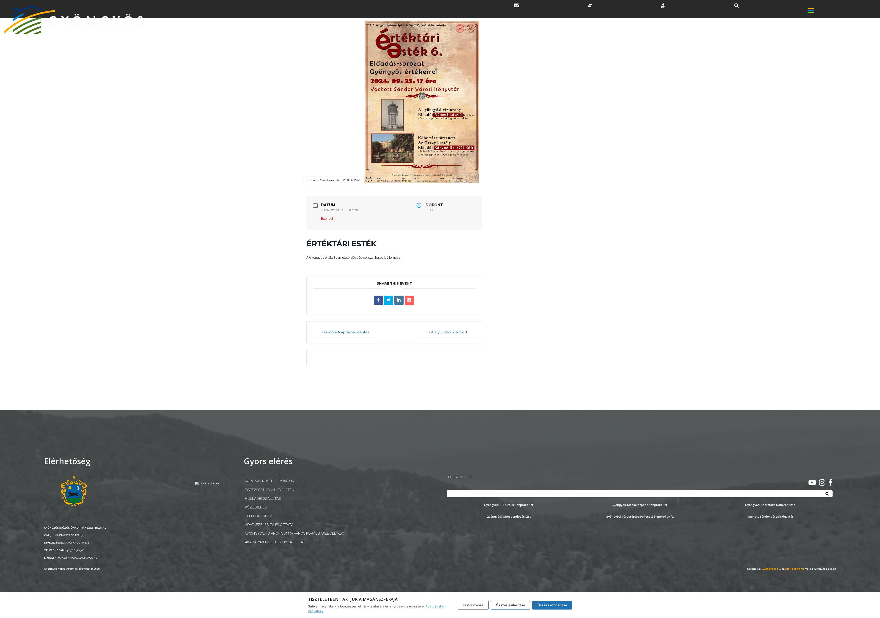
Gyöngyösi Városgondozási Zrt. (509, 516)
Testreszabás (473, 605)
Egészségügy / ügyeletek (269, 490)
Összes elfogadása (552, 605)
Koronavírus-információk (269, 481)
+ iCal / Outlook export (447, 332)
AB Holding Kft (794, 568)
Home (312, 180)
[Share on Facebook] (378, 300)
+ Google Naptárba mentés (345, 332)
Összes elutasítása (510, 605)
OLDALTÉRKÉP (460, 477)
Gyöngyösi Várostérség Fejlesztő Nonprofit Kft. (640, 516)
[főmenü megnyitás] (843, 10)
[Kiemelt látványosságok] (590, 5)
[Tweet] (388, 300)
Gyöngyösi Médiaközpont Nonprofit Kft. (639, 505)
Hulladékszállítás (263, 499)
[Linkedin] (399, 300)
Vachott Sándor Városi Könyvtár (770, 516)
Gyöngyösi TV (771, 568)
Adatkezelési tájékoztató (269, 525)
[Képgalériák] (516, 5)
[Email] (409, 300)
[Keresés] (736, 5)
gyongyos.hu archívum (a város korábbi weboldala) (294, 533)
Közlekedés (256, 507)
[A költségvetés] (663, 5)
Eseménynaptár (329, 180)
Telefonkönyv (258, 516)
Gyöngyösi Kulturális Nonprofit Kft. (509, 505)
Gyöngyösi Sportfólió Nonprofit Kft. (770, 505)
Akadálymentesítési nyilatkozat (275, 542)
